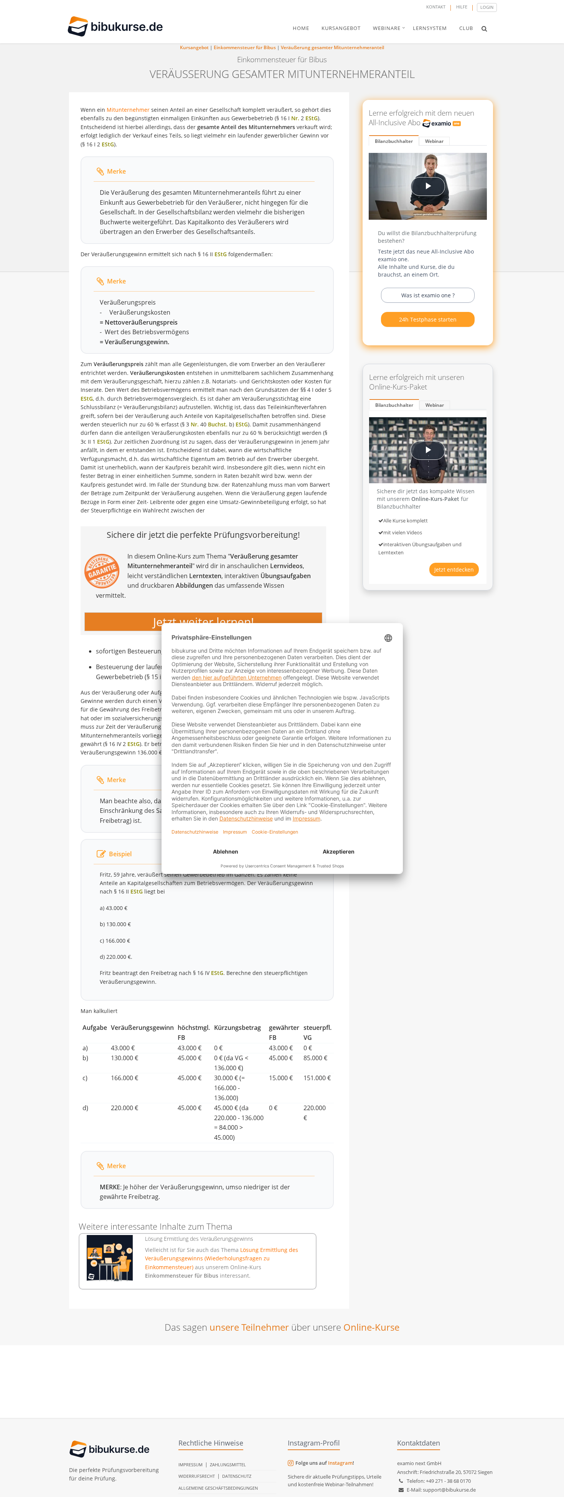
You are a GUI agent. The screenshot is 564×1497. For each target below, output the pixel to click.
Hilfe (461, 7)
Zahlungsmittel (228, 1464)
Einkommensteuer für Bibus (245, 47)
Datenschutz (236, 1476)
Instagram (340, 1462)
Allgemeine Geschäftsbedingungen (218, 1488)
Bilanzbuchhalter (394, 141)
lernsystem (430, 28)
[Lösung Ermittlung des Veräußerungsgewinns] (110, 1258)
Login (486, 7)
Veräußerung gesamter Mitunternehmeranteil (332, 47)
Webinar (434, 141)
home (301, 28)
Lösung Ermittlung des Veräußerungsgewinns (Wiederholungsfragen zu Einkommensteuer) (221, 1258)
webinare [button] (387, 28)
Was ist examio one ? (428, 295)
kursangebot (341, 28)
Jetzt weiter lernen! (203, 622)
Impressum (190, 1464)
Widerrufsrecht (196, 1476)
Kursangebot (194, 47)
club (466, 28)
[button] (484, 28)
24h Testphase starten (428, 319)
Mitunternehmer (128, 109)
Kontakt (435, 7)
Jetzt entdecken (454, 569)
